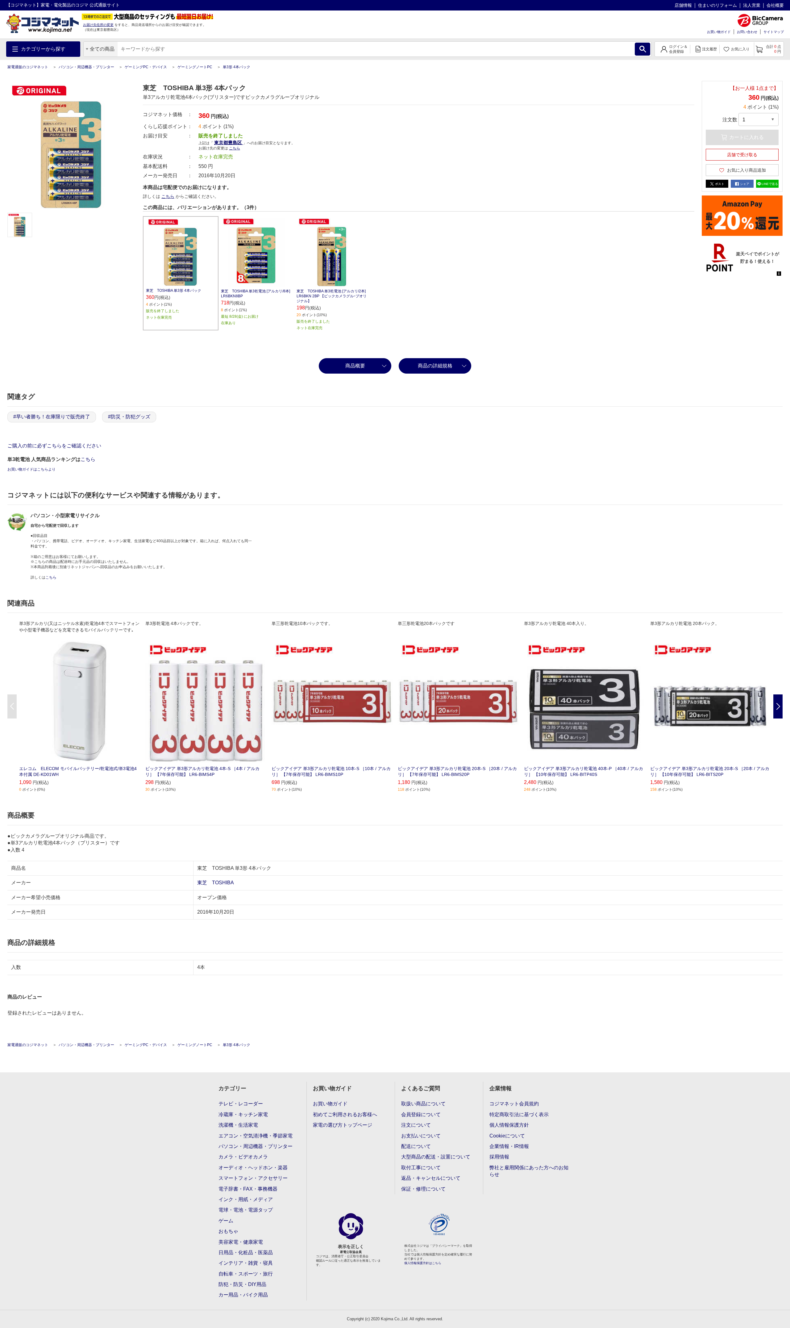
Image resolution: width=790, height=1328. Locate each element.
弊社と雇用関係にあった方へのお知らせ (528, 1171)
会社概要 (775, 5)
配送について (416, 1146)
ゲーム (225, 1220)
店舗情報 (683, 5)
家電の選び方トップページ (342, 1125)
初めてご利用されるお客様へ (345, 1114)
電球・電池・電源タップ (245, 1210)
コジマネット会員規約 (514, 1103)
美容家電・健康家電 (240, 1242)
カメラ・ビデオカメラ (243, 1156)
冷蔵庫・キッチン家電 (243, 1114)
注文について (416, 1125)
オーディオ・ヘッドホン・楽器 (253, 1167)
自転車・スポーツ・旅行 (245, 1273)
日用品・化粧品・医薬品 (245, 1252)
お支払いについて (421, 1135)
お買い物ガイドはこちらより (31, 469)
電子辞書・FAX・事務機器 (247, 1189)
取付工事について (421, 1167)
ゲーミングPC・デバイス (146, 67)
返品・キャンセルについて (430, 1178)
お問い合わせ (747, 32)
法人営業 (751, 5)
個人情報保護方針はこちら (422, 1263)
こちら (167, 196)
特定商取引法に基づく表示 (519, 1114)
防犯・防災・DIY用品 (242, 1284)
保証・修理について (423, 1189)
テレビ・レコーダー (240, 1103)
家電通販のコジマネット (27, 67)
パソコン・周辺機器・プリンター (86, 67)
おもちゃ (228, 1231)
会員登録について (421, 1114)
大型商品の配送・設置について (435, 1156)
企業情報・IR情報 (509, 1146)
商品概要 (355, 365)
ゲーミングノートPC (194, 67)
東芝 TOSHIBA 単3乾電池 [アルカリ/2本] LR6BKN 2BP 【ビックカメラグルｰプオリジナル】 (332, 296)
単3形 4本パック (236, 67)
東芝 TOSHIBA (215, 882)
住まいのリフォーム (717, 5)
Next (778, 706)
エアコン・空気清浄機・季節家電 (255, 1135)
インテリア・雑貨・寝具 (245, 1263)
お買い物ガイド (719, 32)
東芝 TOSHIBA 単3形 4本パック (173, 290)
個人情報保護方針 (509, 1125)
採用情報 (499, 1156)
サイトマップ (773, 32)
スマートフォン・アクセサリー (253, 1178)
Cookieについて (507, 1135)
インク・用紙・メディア (245, 1199)
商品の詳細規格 (435, 365)
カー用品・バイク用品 (243, 1294)
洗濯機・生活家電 (238, 1125)
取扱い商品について (423, 1103)
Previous (12, 706)
